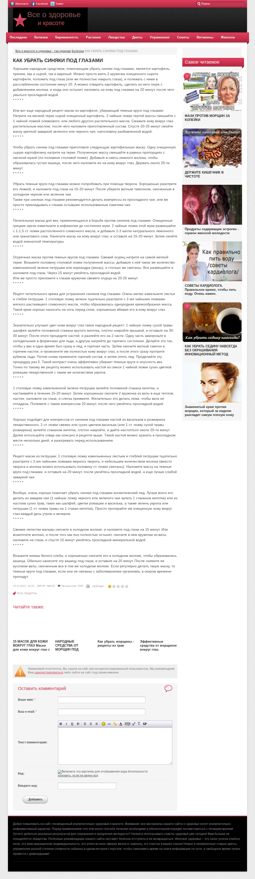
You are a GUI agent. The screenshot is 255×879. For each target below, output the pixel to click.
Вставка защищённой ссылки (115, 724)
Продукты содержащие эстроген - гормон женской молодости (212, 231)
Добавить (35, 799)
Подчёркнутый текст (72, 724)
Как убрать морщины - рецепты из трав (116, 643)
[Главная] (50, 31)
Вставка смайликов (103, 724)
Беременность (66, 37)
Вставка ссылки (109, 724)
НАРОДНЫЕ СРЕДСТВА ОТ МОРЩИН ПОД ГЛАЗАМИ (66, 647)
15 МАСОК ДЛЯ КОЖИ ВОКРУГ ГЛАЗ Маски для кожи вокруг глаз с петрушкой (31, 647)
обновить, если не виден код (78, 775)
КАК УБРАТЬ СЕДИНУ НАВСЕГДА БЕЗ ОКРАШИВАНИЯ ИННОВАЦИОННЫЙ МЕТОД (211, 350)
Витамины (205, 37)
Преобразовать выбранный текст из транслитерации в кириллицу (139, 724)
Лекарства (116, 37)
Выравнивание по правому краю (96, 724)
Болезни (41, 37)
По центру (91, 724)
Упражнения (160, 37)
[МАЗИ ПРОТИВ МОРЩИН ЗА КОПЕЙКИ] (212, 110)
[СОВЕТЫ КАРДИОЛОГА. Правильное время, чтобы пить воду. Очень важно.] (212, 280)
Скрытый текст (127, 724)
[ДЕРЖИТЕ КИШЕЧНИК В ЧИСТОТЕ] (212, 168)
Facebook (42, 3)
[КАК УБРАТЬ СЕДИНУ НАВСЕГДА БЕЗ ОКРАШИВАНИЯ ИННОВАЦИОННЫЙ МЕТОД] (212, 341)
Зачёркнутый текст (78, 724)
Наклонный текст (66, 724)
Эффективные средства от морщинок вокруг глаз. (158, 645)
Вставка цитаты (133, 724)
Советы (183, 37)
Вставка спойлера (145, 724)
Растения (93, 37)
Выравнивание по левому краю (85, 724)
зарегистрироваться (48, 672)
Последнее (18, 37)
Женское (228, 37)
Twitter (60, 3)
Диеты (137, 37)
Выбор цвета (121, 724)
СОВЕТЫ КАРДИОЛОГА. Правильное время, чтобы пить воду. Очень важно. (210, 289)
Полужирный (61, 724)
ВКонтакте (21, 3)
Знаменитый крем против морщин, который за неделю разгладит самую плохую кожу (209, 411)
